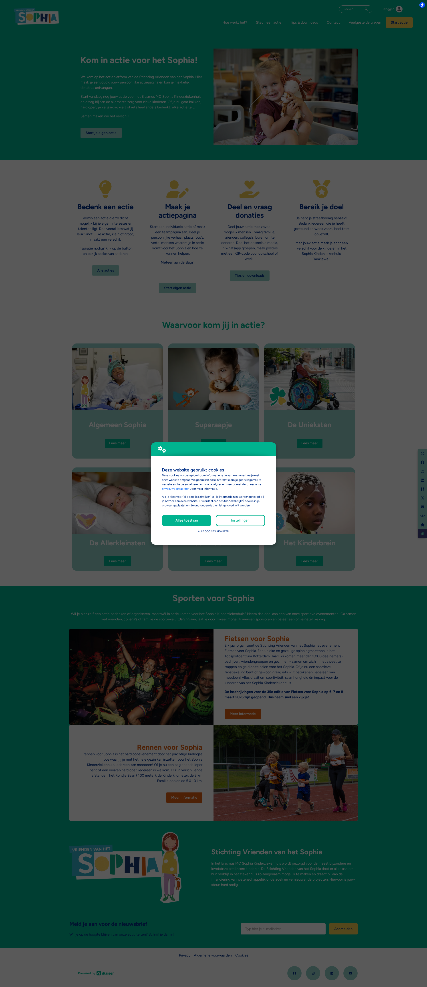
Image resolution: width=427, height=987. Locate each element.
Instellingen (240, 520)
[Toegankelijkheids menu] (422, 5)
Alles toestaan (186, 520)
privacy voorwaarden (175, 488)
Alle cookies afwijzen (213, 531)
